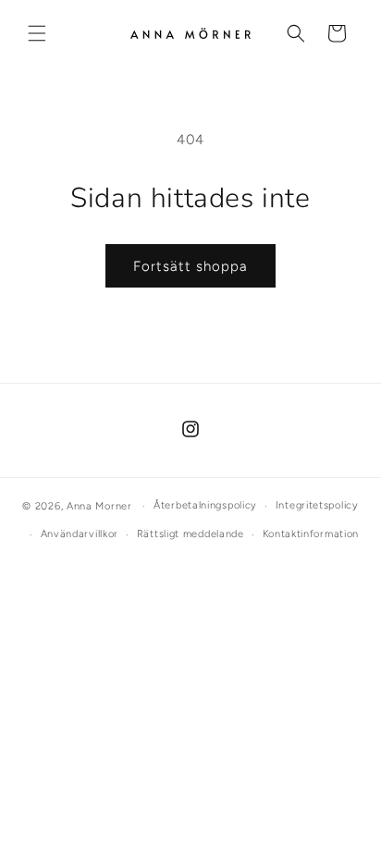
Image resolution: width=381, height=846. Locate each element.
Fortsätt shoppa (190, 266)
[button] (37, 33)
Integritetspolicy (317, 505)
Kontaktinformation (311, 534)
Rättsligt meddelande (190, 534)
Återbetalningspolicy (205, 505)
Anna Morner (99, 506)
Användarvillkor (80, 534)
